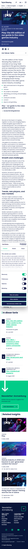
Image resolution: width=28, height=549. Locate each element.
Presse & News (6, 523)
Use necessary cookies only (14, 303)
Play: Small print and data (14, 358)
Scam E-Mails (21, 541)
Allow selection (14, 299)
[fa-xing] (23, 530)
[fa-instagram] (5, 530)
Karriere (4, 524)
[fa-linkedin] (11, 530)
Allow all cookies (14, 294)
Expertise (4, 519)
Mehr (14, 28)
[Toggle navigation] (26, 2)
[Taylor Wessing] (6, 3)
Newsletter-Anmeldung (7, 508)
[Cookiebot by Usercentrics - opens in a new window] (20, 244)
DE (20, 2)
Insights (21, 6)
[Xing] (8, 49)
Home (3, 6)
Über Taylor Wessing (5, 514)
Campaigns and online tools (19, 514)
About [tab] (23, 248)
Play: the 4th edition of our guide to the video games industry (14, 324)
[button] (16, 2)
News (3, 517)
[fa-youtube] (17, 530)
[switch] (24, 279)
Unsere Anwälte (19, 517)
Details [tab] (14, 248)
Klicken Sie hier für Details (14, 430)
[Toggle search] (16, 2)
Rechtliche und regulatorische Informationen (10, 539)
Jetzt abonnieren (14, 396)
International (18, 519)
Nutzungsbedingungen (8, 541)
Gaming (6, 307)
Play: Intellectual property (13, 372)
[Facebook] (5, 49)
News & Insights (11, 6)
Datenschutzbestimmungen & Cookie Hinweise (12, 536)
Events (16, 521)
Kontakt (16, 523)
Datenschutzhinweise (8, 534)
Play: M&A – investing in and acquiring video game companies (13, 343)
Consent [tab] (5, 248)
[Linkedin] (3, 49)
